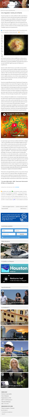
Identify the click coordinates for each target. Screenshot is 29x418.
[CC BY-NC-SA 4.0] (17, 187)
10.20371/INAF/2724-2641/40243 (22, 199)
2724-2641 (6, 403)
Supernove (15, 193)
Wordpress (5, 410)
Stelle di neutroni (9, 193)
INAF (8, 191)
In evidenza (4, 191)
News (10, 191)
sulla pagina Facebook (17, 196)
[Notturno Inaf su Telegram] (14, 283)
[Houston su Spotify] (14, 273)
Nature (21, 191)
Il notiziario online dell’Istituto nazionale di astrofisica (14, 5)
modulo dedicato (9, 199)
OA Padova (3, 193)
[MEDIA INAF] (14, 4)
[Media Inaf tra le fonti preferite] (14, 222)
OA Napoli (25, 191)
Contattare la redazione (7, 412)
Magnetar (17, 191)
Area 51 (3, 414)
